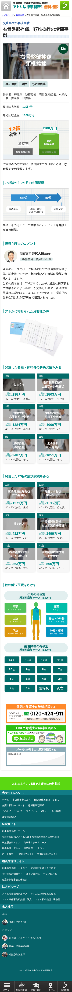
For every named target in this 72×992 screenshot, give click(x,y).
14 (12, 660)
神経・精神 (56, 632)
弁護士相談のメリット (13, 805)
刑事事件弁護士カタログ (14, 868)
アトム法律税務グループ (14, 893)
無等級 (44, 688)
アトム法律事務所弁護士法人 (17, 899)
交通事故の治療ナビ (12, 874)
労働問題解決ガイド (47, 854)
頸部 (56, 607)
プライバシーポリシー (37, 811)
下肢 (15, 632)
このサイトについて (12, 811)
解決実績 (20, 15)
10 (12, 669)
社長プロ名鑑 (33, 874)
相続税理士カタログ (34, 848)
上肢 (15, 620)
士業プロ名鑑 (50, 874)
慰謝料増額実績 (36, 805)
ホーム (5, 799)
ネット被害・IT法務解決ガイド (18, 854)
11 (60, 660)
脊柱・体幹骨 (56, 620)
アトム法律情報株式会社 (43, 893)
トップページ (7, 15)
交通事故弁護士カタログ (43, 868)
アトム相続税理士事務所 (47, 899)
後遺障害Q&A (9, 817)
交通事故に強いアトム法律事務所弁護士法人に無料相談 (30, 836)
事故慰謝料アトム (11, 842)
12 (44, 660)
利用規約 (56, 811)
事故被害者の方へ (21, 799)
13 (28, 660)
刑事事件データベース (35, 842)
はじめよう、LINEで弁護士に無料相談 (36, 783)
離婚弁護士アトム (11, 848)
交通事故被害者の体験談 (14, 879)
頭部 (15, 607)
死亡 (60, 688)
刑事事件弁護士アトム (13, 831)
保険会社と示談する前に (46, 799)
